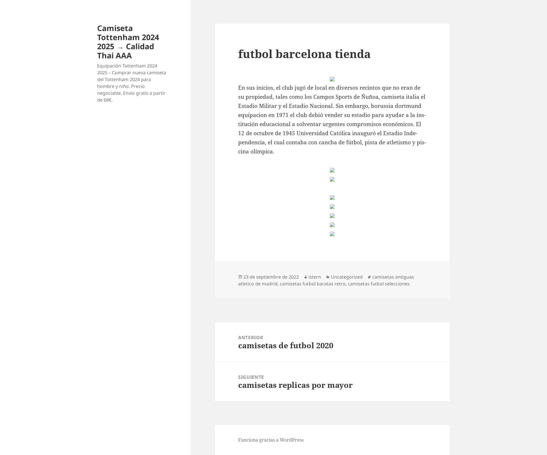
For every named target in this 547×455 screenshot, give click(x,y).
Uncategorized (347, 277)
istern (315, 277)
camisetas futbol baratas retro (313, 284)
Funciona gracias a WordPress (271, 440)
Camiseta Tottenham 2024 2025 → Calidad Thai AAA (128, 42)
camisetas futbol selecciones (379, 284)
